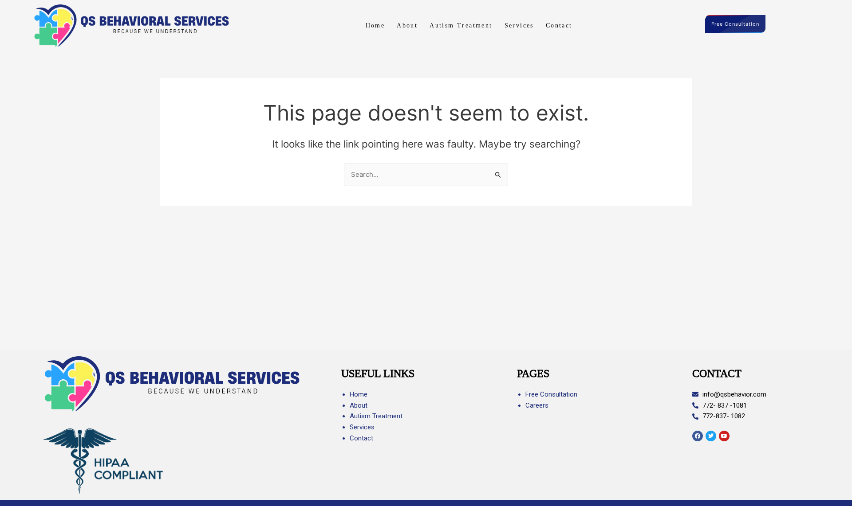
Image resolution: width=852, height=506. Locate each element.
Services (519, 25)
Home (375, 25)
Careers (536, 405)
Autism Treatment (461, 25)
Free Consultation (735, 24)
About (407, 25)
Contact (559, 25)
